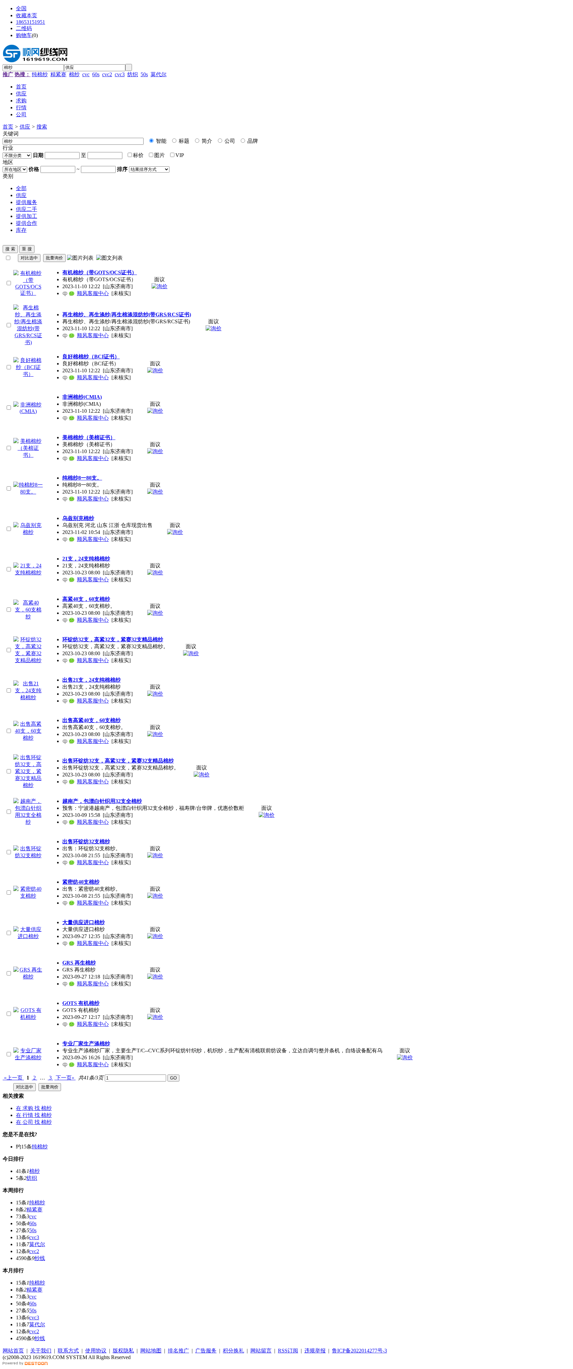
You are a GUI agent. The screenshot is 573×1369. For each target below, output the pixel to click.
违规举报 (315, 1350)
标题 (183, 141)
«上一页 (13, 1077)
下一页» (65, 1077)
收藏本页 (26, 15)
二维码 (24, 28)
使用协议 (95, 1350)
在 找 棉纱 (34, 1108)
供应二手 (26, 209)
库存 (21, 230)
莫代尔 (158, 74)
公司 (229, 141)
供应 (25, 127)
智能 (160, 141)
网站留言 (261, 1350)
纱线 (39, 1258)
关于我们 (40, 1350)
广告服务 (206, 1350)
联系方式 (68, 1350)
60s (95, 74)
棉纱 (74, 74)
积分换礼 (233, 1350)
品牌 (252, 141)
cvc (86, 74)
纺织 (132, 74)
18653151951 (30, 22)
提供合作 (26, 223)
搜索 (41, 127)
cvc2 (107, 74)
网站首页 (13, 1350)
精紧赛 (58, 74)
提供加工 (26, 216)
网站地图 (150, 1350)
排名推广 (178, 1350)
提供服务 (26, 202)
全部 (21, 188)
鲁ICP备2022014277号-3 (359, 1350)
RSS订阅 (288, 1350)
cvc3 (120, 74)
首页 (8, 127)
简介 (206, 141)
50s (144, 74)
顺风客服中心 (93, 293)
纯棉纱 (40, 74)
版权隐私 (123, 1350)
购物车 (24, 35)
